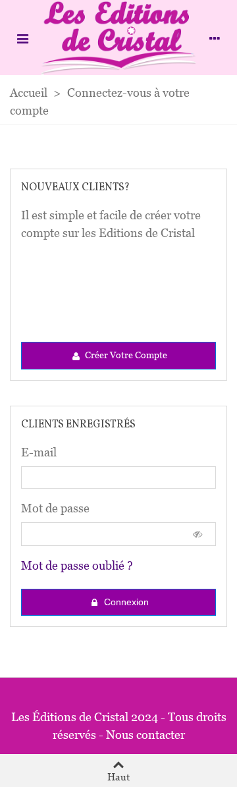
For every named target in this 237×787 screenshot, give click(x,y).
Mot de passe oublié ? (77, 565)
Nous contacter (145, 735)
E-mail (39, 452)
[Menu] (22, 37)
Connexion (125, 602)
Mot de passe (55, 508)
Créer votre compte (125, 355)
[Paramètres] (214, 37)
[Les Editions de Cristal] (118, 37)
